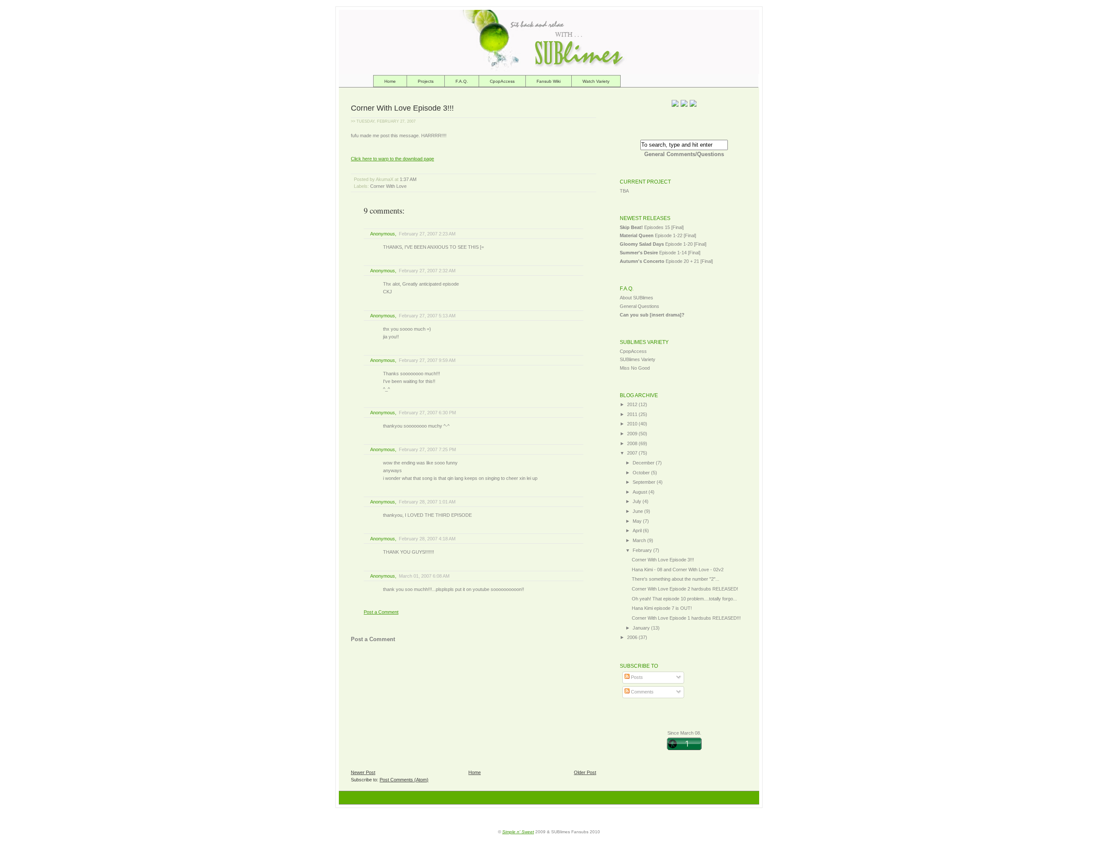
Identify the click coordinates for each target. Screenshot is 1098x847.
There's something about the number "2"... (675, 579)
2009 (633, 433)
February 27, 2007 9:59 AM (427, 360)
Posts (636, 677)
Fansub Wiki (549, 81)
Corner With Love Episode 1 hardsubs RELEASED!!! (686, 618)
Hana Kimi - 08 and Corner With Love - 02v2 (678, 569)
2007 (633, 452)
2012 (633, 404)
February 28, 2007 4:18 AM (427, 538)
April (638, 530)
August (641, 491)
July (638, 501)
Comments (642, 691)
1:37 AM (408, 179)
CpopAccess (502, 81)
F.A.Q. (461, 81)
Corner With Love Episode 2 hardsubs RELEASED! (685, 588)
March (640, 540)
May (638, 521)
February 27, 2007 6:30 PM (427, 412)
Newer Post (363, 772)
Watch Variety (595, 81)
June (638, 511)
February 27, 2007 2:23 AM (427, 233)
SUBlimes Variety (637, 359)
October (642, 472)
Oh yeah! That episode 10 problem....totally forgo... (684, 598)
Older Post (585, 772)
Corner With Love (388, 186)
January (642, 627)
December (644, 462)
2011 (633, 414)
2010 (633, 423)
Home (390, 81)
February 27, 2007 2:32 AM (427, 270)
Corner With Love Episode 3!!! (402, 107)
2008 (633, 443)
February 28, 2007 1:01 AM (427, 501)
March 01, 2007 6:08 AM (424, 576)
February (643, 550)
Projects (426, 81)
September (645, 482)
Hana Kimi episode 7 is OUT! (662, 608)
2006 (633, 637)
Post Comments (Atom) (404, 779)
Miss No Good (635, 368)
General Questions (639, 306)
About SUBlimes (636, 297)
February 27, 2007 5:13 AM (427, 315)
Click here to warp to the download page (392, 158)
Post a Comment (381, 612)
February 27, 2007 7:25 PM (427, 449)
